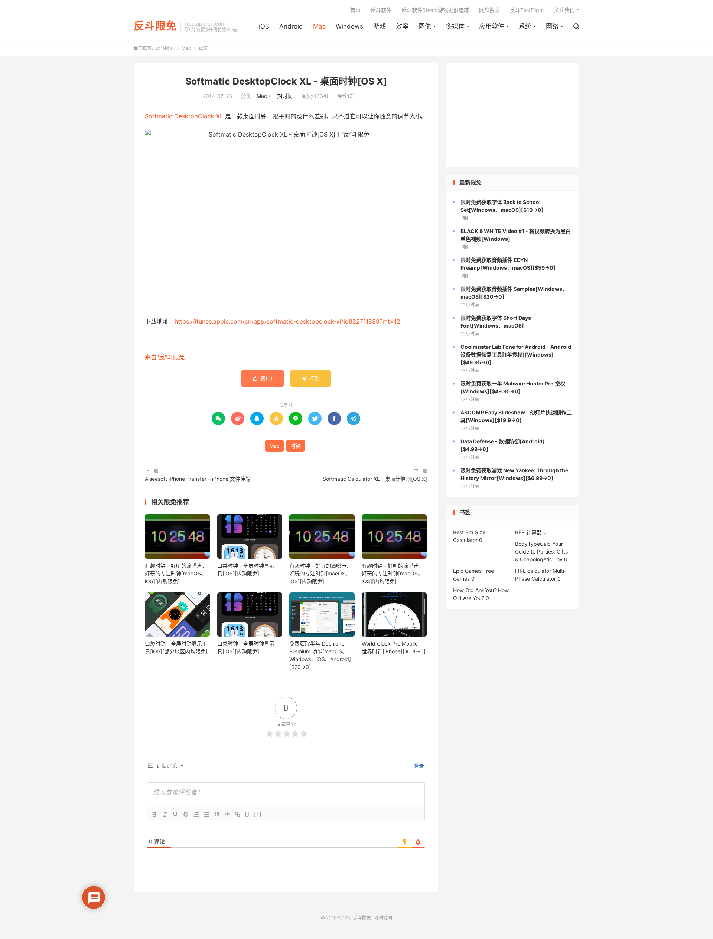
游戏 (379, 26)
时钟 (295, 446)
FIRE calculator (533, 571)
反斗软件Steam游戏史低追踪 (435, 10)
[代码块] (227, 814)
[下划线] (175, 814)
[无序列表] (206, 814)
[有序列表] (196, 814)
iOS (264, 26)
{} (247, 814)
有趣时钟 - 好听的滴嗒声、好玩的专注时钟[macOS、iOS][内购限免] (176, 573)
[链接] (237, 814)
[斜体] (165, 814)
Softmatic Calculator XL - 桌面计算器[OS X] (375, 479)
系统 (525, 26)
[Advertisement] (512, 115)
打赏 (310, 378)
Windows (349, 26)
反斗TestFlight (527, 10)
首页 (355, 10)
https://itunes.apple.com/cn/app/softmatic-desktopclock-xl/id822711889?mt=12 (287, 321)
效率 (402, 26)
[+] (258, 814)
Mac (319, 26)
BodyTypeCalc (533, 544)
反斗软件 (381, 10)
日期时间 (282, 96)
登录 (418, 765)
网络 (552, 26)
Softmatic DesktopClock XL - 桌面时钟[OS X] (286, 81)
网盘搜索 (489, 10)
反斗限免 (155, 26)
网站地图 (383, 917)
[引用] (217, 814)
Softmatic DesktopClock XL (184, 116)
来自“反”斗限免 (165, 357)
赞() (263, 378)
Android (291, 26)
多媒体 (455, 26)
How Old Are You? (475, 590)
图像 (425, 26)
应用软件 (491, 26)
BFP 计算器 (528, 532)
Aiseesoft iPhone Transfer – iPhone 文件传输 (198, 479)
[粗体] (154, 814)
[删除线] (185, 814)
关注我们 (564, 10)
